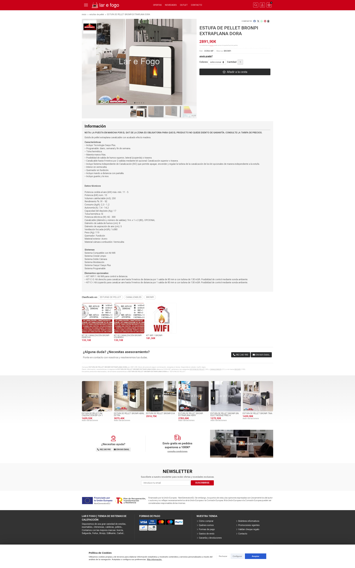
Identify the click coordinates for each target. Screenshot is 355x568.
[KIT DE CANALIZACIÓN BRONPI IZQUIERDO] (129, 318)
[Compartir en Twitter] (258, 21)
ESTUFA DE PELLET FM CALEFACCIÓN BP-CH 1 (92, 414)
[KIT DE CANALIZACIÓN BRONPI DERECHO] (97, 318)
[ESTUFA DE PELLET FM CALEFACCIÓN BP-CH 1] (97, 396)
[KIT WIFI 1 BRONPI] (161, 318)
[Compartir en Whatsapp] (262, 21)
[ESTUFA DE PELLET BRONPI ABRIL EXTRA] (129, 396)
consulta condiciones (177, 451)
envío (211, 45)
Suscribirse (202, 482)
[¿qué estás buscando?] (255, 4)
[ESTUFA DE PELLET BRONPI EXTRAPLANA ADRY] (193, 396)
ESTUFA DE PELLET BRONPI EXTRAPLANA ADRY (190, 414)
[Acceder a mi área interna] (262, 4)
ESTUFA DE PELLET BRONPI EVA (160, 413)
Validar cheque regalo (248, 529)
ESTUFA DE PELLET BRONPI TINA (257, 413)
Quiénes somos (206, 525)
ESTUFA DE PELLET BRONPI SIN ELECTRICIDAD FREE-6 (225, 414)
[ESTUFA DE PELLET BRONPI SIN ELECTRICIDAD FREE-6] (226, 396)
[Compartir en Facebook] (254, 21)
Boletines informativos (248, 521)
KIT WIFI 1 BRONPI (154, 335)
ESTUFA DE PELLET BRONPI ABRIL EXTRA (129, 414)
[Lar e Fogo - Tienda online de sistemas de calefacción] (105, 5)
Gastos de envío (206, 533)
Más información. (154, 559)
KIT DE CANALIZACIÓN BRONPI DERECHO (95, 336)
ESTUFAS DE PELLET (197, 369)
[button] (134, 102)
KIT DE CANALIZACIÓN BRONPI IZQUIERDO (127, 336)
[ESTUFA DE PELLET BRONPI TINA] (258, 396)
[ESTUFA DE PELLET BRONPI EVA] (161, 396)
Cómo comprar (206, 521)
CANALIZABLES (215, 369)
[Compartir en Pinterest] (265, 21)
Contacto (242, 533)
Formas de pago (207, 529)
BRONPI (237, 369)
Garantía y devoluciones (210, 537)
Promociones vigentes (249, 525)
